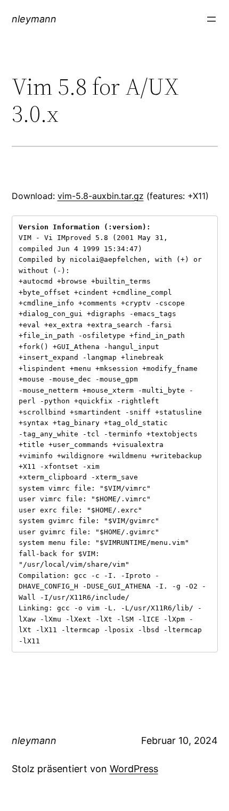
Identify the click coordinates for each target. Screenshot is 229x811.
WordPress (134, 768)
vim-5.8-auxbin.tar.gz (101, 196)
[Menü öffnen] (211, 19)
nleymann (34, 18)
